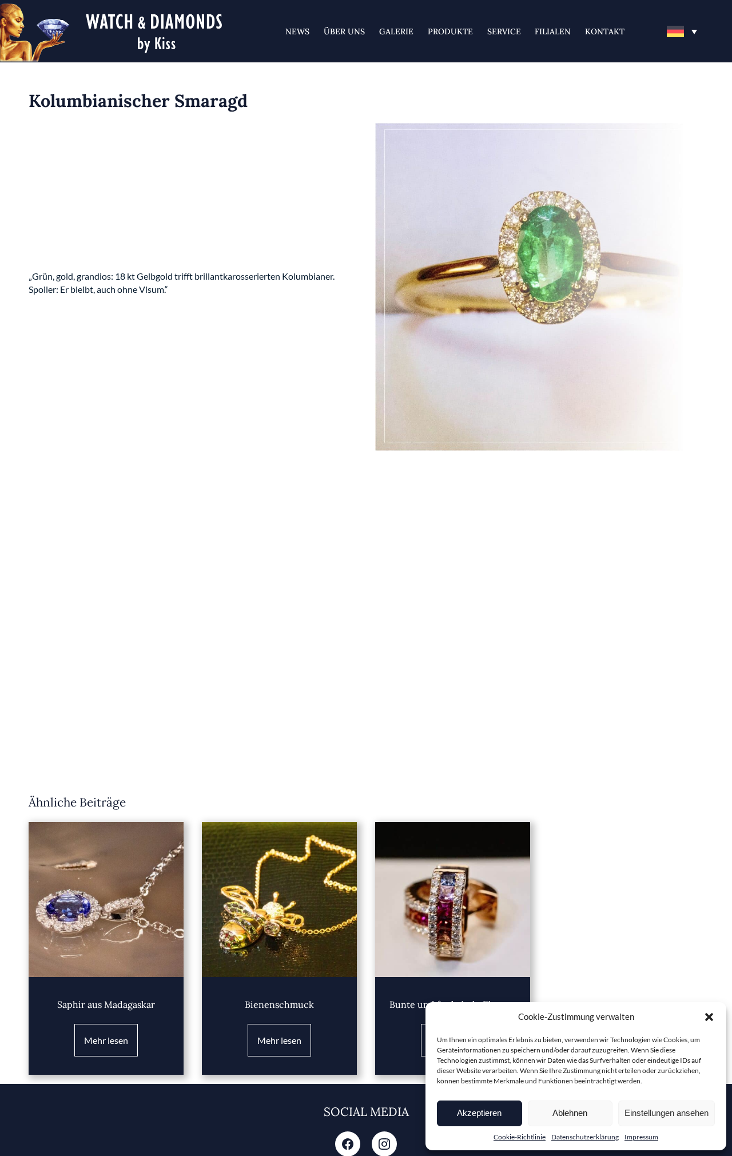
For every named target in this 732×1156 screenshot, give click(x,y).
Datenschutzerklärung (585, 1137)
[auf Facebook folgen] (347, 1145)
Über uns (344, 31)
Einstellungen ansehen (666, 1113)
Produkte (450, 31)
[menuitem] (682, 31)
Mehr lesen (106, 1040)
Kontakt (604, 31)
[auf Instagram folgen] (384, 1145)
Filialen (553, 31)
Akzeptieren (479, 1113)
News (297, 31)
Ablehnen (569, 1113)
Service (504, 31)
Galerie (396, 31)
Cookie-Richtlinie (520, 1137)
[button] (709, 1017)
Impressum (641, 1137)
